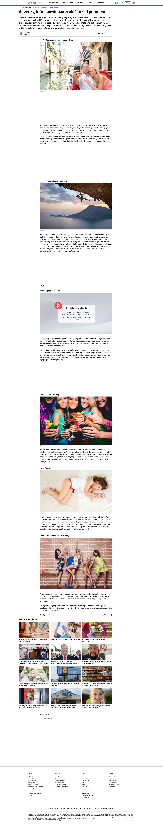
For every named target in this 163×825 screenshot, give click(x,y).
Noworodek (57, 778)
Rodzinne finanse (32, 776)
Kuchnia (30, 795)
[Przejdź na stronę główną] (30, 4)
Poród (72, 2)
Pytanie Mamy (112, 778)
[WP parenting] (40, 2)
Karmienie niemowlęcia (60, 780)
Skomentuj (100, 33)
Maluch (91, 2)
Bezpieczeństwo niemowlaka (61, 786)
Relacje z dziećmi (32, 780)
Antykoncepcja (85, 797)
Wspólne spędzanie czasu (34, 788)
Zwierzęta (30, 790)
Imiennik (84, 776)
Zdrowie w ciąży (85, 784)
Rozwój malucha (112, 786)
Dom (29, 791)
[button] (121, 3)
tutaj (60, 819)
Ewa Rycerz (26, 33)
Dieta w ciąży (85, 786)
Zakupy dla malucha (113, 788)
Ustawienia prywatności (107, 808)
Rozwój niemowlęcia (59, 782)
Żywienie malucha (113, 782)
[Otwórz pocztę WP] (116, 2)
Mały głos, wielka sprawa (114, 776)
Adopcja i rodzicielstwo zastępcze (35, 786)
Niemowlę (81, 2)
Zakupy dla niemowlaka (60, 790)
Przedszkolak (101, 2)
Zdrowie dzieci (31, 778)
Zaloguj (128, 2)
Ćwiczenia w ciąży (86, 788)
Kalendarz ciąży (85, 780)
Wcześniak (57, 776)
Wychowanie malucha (114, 784)
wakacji (104, 242)
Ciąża (64, 2)
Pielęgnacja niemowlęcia (60, 784)
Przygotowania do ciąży (87, 795)
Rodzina (30, 775)
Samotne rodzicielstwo (33, 784)
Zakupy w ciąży (85, 790)
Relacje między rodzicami (33, 782)
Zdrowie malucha (113, 780)
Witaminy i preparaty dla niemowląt (63, 788)
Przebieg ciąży (85, 782)
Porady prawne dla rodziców (34, 793)
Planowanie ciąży (53, 2)
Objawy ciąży (85, 778)
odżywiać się (96, 339)
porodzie (79, 457)
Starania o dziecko (86, 793)
